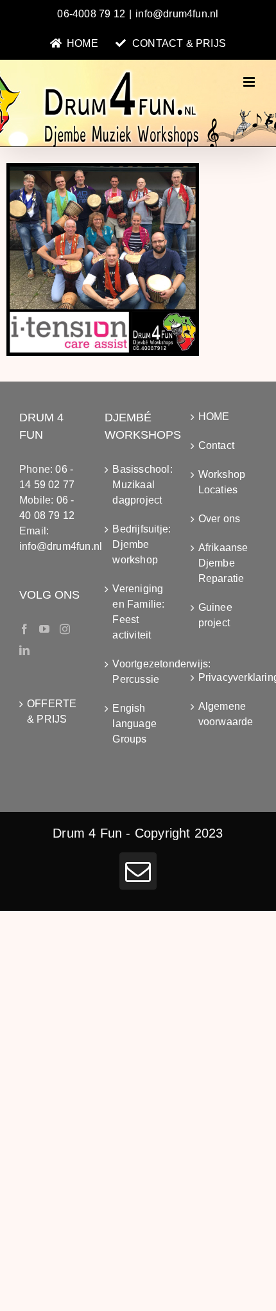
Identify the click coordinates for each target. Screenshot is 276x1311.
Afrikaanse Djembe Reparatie (223, 563)
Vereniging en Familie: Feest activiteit (138, 611)
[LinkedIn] (24, 650)
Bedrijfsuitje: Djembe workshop (138, 544)
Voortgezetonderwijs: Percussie (138, 671)
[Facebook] (24, 629)
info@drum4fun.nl (176, 13)
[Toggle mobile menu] (250, 82)
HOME (214, 416)
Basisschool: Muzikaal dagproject (138, 485)
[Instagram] (65, 629)
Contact (216, 445)
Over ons (219, 518)
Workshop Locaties (222, 482)
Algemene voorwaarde (224, 714)
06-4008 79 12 (91, 13)
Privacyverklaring (224, 677)
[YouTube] (44, 629)
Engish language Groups (134, 723)
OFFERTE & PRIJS (51, 711)
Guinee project (215, 615)
